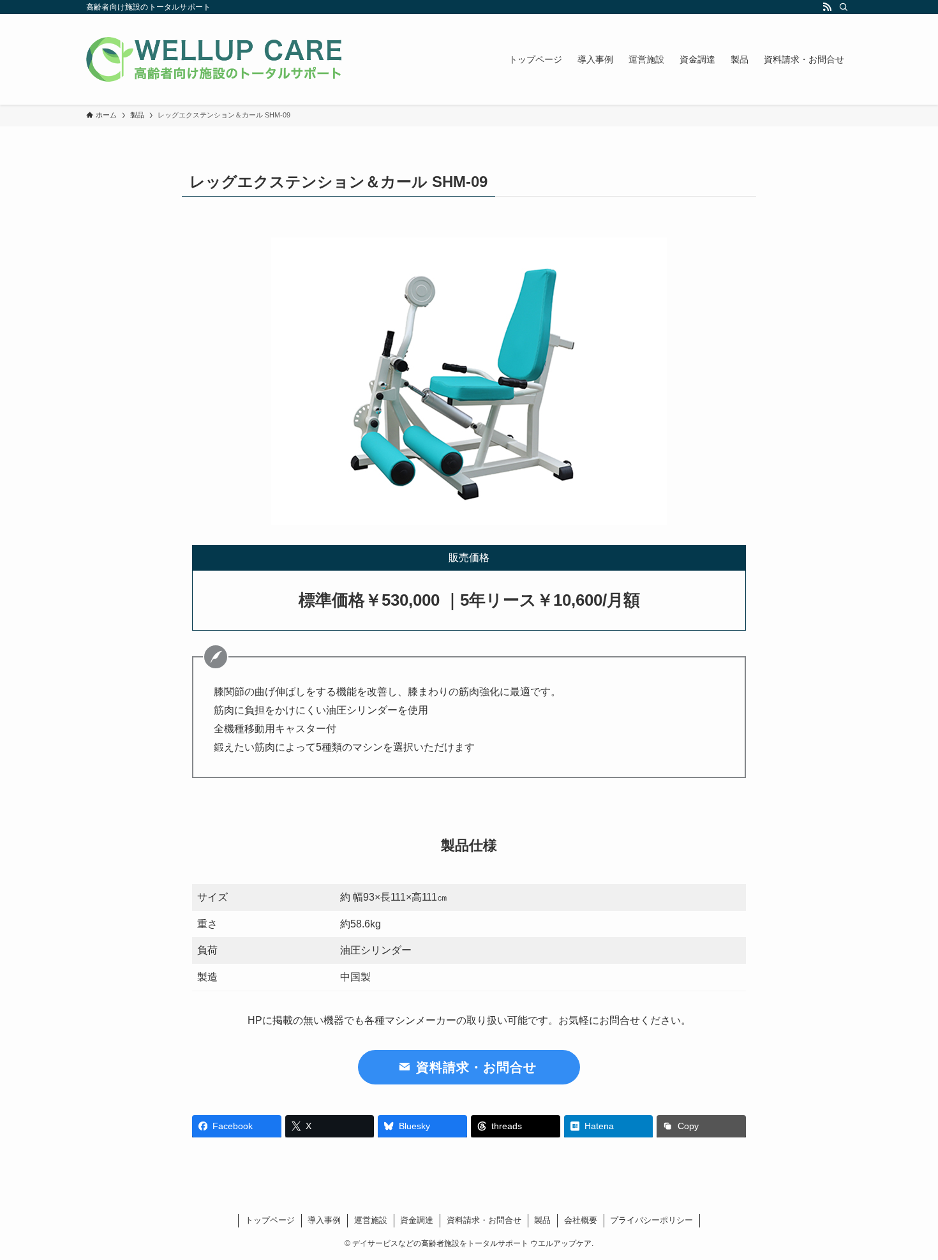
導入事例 (324, 1220)
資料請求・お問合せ (484, 1220)
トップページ (270, 1220)
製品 (542, 1220)
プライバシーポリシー (651, 1220)
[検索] (843, 7)
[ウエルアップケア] (213, 59)
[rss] (827, 7)
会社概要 (580, 1220)
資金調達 (416, 1220)
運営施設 (370, 1220)
